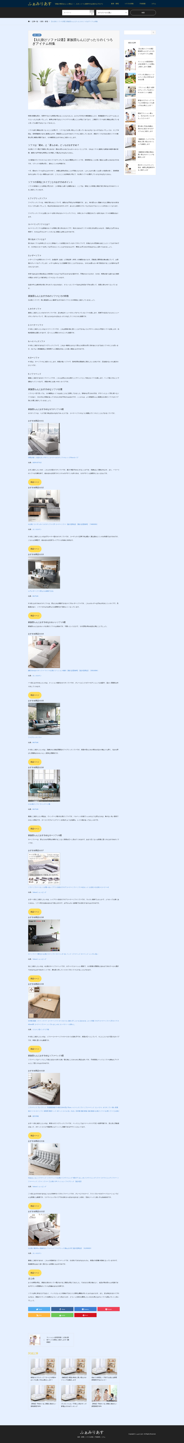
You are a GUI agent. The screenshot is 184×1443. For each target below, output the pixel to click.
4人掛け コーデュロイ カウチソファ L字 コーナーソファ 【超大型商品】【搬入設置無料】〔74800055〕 (63, 524)
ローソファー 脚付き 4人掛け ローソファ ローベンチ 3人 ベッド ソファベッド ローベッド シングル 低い (63, 954)
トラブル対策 (129, 3)
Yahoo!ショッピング (39, 892)
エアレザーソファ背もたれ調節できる (40, 591)
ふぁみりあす (92, 1432)
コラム (153, 3)
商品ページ (35, 482)
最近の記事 (132, 43)
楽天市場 (36, 1116)
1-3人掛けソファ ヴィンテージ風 (39, 804)
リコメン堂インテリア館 (41, 1029)
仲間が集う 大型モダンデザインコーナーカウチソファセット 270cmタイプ (53, 457)
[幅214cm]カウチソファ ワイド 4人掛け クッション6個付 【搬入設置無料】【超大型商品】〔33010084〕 (63, 670)
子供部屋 (142, 3)
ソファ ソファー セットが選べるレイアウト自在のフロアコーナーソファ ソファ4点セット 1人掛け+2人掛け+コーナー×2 (68, 887)
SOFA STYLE (37, 462)
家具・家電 (115, 3)
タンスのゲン (37, 529)
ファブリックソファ (35, 737)
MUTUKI (35, 596)
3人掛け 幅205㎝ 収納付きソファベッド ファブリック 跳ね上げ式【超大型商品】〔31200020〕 (60, 1248)
